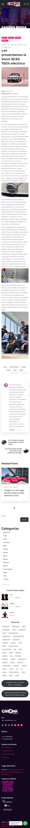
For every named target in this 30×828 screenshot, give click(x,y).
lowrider (5, 656)
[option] (15, 484)
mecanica (17, 656)
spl (17, 669)
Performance (22, 659)
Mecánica (6, 562)
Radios (5, 572)
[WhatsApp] (18, 725)
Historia (5, 549)
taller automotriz (14, 672)
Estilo (5, 546)
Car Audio (21, 478)
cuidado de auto (13, 646)
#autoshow (6, 626)
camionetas (16, 639)
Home (3, 19)
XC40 (21, 370)
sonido (11, 669)
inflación (18, 652)
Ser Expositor (7, 747)
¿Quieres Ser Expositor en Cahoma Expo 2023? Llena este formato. (15, 694)
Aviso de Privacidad (8, 826)
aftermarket (6, 630)
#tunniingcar (15, 626)
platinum (5, 662)
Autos (11, 37)
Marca (18, 37)
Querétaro (16, 665)
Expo (20, 649)
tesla (23, 672)
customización (7, 649)
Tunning (5, 579)
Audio (10, 19)
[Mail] (21, 725)
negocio (13, 659)
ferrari (4, 652)
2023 (23, 626)
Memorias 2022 (8, 751)
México (5, 40)
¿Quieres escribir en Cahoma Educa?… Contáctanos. (15, 683)
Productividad (7, 569)
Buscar (4, 516)
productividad (6, 665)
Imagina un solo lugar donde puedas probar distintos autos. (14, 493)
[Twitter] (3, 725)
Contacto (6, 757)
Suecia (8, 370)
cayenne (13, 643)
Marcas (7, 480)
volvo (15, 370)
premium (20, 662)
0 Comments (6, 47)
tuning (4, 675)
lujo (11, 656)
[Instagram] (9, 725)
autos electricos (14, 367)
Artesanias (6, 532)
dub (15, 649)
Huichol (5, 552)
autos (5, 367)
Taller (5, 576)
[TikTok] (15, 725)
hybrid (11, 652)
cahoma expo (6, 639)
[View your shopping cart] (27, 4)
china (20, 643)
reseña (24, 367)
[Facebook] (6, 725)
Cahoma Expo (22, 44)
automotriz (22, 630)
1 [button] (14, 507)
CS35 (4, 646)
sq (21, 669)
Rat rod (24, 665)
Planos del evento (8, 754)
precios (13, 662)
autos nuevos (6, 636)
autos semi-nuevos (18, 636)
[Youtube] (12, 725)
